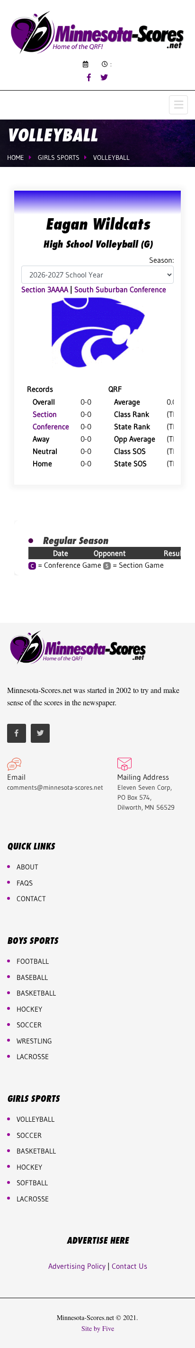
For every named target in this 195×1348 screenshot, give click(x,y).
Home (15, 157)
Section (45, 414)
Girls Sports (59, 157)
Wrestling (34, 1040)
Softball (32, 1182)
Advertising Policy (77, 1266)
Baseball (32, 977)
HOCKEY (29, 1009)
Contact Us (129, 1266)
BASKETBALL (36, 992)
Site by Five (97, 1328)
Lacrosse (33, 1056)
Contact (31, 898)
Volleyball (111, 157)
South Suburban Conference (120, 289)
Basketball (36, 1150)
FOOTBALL (33, 961)
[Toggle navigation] (178, 104)
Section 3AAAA (44, 289)
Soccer (29, 1024)
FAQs (25, 882)
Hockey (29, 1167)
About (27, 866)
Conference (51, 426)
